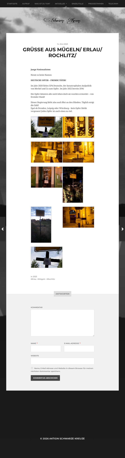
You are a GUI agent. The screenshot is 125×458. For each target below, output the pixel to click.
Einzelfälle (77, 4)
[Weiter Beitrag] (122, 229)
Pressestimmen (96, 4)
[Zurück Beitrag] (2, 229)
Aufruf (26, 4)
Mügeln (42, 279)
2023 (35, 276)
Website (35, 356)
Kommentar (36, 307)
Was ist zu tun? (42, 4)
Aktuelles (60, 4)
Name (34, 343)
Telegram (113, 4)
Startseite (12, 4)
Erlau (34, 279)
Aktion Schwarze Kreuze (67, 438)
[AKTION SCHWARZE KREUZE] (62, 20)
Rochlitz (51, 279)
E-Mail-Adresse (72, 343)
